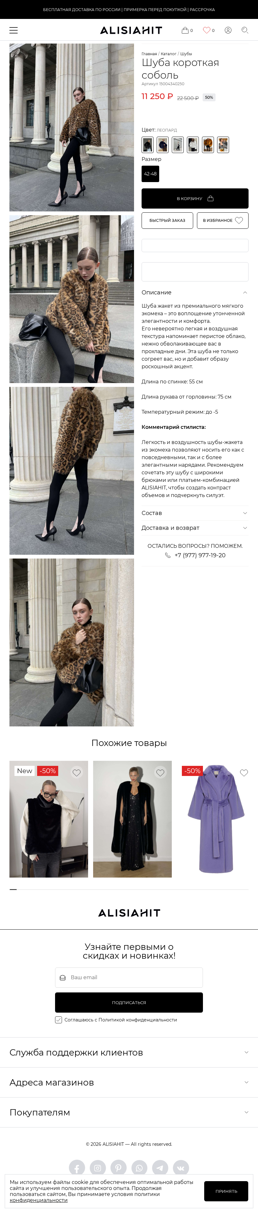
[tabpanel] (48, 819)
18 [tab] (184, 889)
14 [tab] (144, 889)
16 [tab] (164, 889)
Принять (226, 1191)
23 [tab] (235, 889)
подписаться (129, 1002)
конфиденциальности (39, 1200)
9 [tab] (94, 889)
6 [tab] (63, 889)
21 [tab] (215, 889)
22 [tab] (225, 889)
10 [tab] (104, 889)
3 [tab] (33, 889)
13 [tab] (134, 889)
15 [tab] (154, 889)
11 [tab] (114, 889)
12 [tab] (124, 889)
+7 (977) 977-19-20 (200, 555)
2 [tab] (23, 889)
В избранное (218, 220)
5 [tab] (53, 889)
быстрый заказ (167, 220)
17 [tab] (174, 889)
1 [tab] (13, 889)
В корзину (189, 198)
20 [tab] (204, 889)
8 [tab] (84, 889)
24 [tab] (245, 889)
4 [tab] (43, 889)
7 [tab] (74, 889)
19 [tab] (194, 889)
